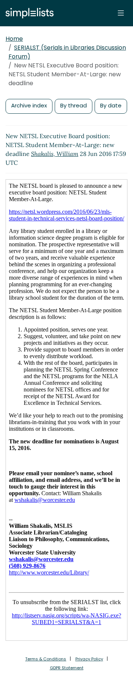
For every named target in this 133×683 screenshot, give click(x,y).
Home (14, 38)
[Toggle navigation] (120, 13)
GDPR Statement (66, 668)
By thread (73, 105)
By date (111, 105)
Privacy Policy (89, 659)
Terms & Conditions (45, 659)
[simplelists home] (28, 13)
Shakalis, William (54, 153)
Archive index (29, 105)
